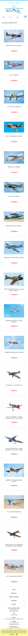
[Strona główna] (14, 8)
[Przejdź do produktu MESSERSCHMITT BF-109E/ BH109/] (14, 310)
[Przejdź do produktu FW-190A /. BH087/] (14, 187)
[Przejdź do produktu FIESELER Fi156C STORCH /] (14, 217)
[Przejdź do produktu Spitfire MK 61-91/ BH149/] (14, 36)
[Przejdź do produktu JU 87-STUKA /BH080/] (14, 96)
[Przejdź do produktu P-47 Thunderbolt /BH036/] (14, 566)
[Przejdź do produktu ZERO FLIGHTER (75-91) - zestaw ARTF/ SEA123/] (14, 279)
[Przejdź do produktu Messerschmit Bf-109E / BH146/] (14, 247)
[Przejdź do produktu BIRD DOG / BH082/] (14, 157)
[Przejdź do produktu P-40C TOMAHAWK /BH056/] (14, 127)
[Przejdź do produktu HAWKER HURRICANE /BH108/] (14, 342)
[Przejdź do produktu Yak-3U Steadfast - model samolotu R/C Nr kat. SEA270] (14, 407)
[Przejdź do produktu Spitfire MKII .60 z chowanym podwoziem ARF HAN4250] (14, 534)
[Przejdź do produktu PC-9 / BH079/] (14, 66)
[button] (3, 17)
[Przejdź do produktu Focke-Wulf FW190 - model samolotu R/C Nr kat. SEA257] (14, 438)
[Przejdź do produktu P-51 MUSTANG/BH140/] (14, 501)
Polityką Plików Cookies (10, 631)
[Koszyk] (24, 17)
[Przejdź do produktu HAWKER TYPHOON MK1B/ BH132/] (14, 470)
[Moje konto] (17, 17)
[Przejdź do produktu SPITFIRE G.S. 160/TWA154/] (14, 374)
